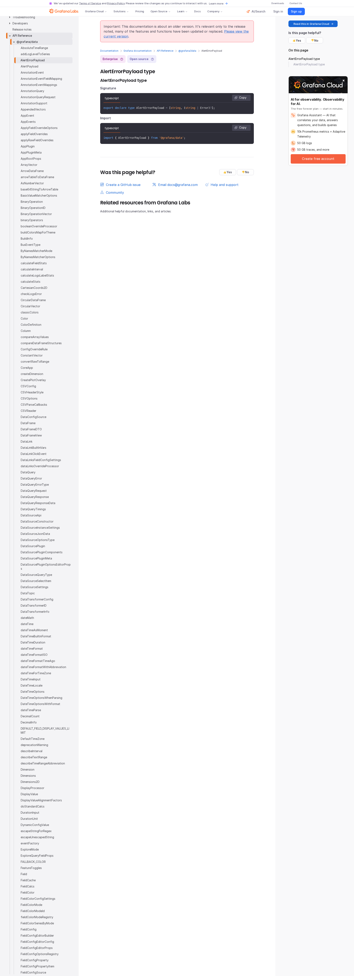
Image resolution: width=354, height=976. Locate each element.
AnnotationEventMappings (39, 85)
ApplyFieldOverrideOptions (39, 128)
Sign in (278, 11)
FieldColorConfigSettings (38, 898)
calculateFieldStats (34, 263)
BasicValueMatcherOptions (39, 195)
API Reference (165, 50)
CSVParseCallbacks (34, 404)
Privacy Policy (116, 3)
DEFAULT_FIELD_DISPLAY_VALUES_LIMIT (45, 730)
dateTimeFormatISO (34, 654)
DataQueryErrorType (35, 484)
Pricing (139, 11)
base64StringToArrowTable (39, 189)
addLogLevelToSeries (35, 54)
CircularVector (30, 306)
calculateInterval (32, 269)
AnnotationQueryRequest (38, 97)
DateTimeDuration (33, 642)
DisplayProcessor (32, 788)
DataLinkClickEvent (34, 454)
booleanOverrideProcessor (39, 226)
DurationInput (30, 812)
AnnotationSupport (34, 103)
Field (24, 874)
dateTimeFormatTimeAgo (38, 661)
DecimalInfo (29, 722)
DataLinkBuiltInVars (33, 447)
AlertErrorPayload (32, 60)
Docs (197, 11)
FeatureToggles (31, 868)
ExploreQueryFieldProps (37, 855)
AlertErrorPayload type (304, 58)
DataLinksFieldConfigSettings (41, 460)
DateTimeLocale (31, 685)
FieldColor (27, 892)
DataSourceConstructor (37, 521)
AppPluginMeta (31, 152)
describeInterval (31, 751)
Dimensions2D (30, 782)
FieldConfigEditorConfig (37, 941)
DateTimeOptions (32, 691)
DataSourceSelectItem (36, 581)
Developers (20, 23)
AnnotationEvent (32, 72)
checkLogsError (31, 294)
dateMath (27, 618)
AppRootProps (31, 158)
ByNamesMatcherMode (36, 251)
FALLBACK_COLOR (33, 861)
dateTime (27, 624)
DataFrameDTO (31, 429)
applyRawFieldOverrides (37, 140)
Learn (180, 11)
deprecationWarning (34, 745)
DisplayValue (29, 794)
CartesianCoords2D (34, 287)
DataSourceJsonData (35, 533)
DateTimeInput (31, 679)
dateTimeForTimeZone (36, 673)
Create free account (318, 159)
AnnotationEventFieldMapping (41, 78)
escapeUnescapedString (37, 837)
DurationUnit (29, 818)
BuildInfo (27, 238)
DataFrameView (31, 435)
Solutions (119, 11)
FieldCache (28, 880)
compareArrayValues (35, 337)
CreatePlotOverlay (33, 380)
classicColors (30, 312)
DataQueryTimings (33, 509)
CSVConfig (28, 386)
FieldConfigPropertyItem (37, 966)
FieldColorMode (31, 905)
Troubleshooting (23, 17)
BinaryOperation (32, 201)
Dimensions (28, 775)
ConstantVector (32, 355)
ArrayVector (29, 164)
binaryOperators (32, 220)
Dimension (27, 769)
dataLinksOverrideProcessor (40, 466)
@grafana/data (187, 50)
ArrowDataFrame (32, 171)
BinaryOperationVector (36, 214)
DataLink (26, 441)
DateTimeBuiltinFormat (36, 636)
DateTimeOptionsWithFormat (40, 704)
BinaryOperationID (33, 208)
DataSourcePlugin (33, 546)
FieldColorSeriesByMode (37, 923)
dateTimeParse (31, 710)
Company (213, 11)
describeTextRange (34, 757)
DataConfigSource (33, 417)
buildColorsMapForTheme (38, 232)
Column (26, 331)
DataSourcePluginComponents (41, 552)
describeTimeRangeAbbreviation (43, 763)
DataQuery (28, 472)
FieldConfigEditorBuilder (37, 935)
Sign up (296, 11)
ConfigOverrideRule (34, 349)
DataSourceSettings (34, 587)
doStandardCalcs (32, 806)
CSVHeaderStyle (32, 392)
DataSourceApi (31, 515)
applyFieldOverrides (34, 134)
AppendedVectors (33, 109)
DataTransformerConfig (37, 599)
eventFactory (30, 843)
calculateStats (30, 281)
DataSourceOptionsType (37, 540)
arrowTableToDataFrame (37, 177)
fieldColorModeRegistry (37, 917)
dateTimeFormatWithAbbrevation (43, 667)
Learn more (216, 3)
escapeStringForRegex (36, 831)
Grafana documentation (138, 50)
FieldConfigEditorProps (37, 948)
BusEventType (30, 244)
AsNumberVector (32, 183)
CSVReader (28, 410)
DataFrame (28, 423)
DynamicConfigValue (35, 825)
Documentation (109, 50)
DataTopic (28, 593)
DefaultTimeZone (32, 738)
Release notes (22, 29)
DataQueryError (31, 478)
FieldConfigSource (33, 972)
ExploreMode (30, 849)
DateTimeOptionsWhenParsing (41, 697)
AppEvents (28, 121)
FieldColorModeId (33, 911)
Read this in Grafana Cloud (311, 23)
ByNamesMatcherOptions (38, 257)
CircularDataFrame (33, 300)
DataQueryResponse (35, 497)
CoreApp (27, 367)
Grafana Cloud (94, 11)
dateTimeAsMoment (34, 630)
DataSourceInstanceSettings (40, 527)
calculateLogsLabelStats (37, 275)
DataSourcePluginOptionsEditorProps (46, 566)
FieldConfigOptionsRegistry (40, 954)
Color (24, 318)
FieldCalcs (27, 886)
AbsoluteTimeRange (34, 48)
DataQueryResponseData (38, 503)
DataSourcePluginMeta (36, 558)
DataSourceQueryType (36, 574)
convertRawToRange (35, 361)
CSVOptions (29, 398)
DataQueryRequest (34, 490)
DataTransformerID (34, 605)
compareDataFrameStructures (41, 343)
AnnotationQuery (32, 91)
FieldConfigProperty (35, 960)
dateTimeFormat (32, 648)
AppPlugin (28, 146)
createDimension (32, 374)
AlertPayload (29, 66)
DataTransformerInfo (35, 611)
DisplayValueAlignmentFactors (41, 800)
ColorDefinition (31, 324)
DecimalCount (30, 716)
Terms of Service (90, 3)
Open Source (159, 11)
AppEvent (27, 115)
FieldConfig (28, 929)
